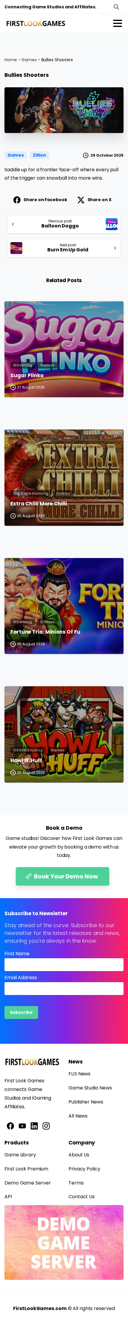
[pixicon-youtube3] (22, 1125)
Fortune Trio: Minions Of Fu (45, 632)
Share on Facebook (45, 200)
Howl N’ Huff (26, 760)
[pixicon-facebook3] (10, 1125)
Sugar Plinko (26, 375)
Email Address (20, 977)
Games (29, 60)
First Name (16, 953)
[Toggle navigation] (118, 23)
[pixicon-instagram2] (46, 1125)
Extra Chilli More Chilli (38, 504)
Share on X (100, 200)
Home (10, 60)
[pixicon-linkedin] (34, 1125)
